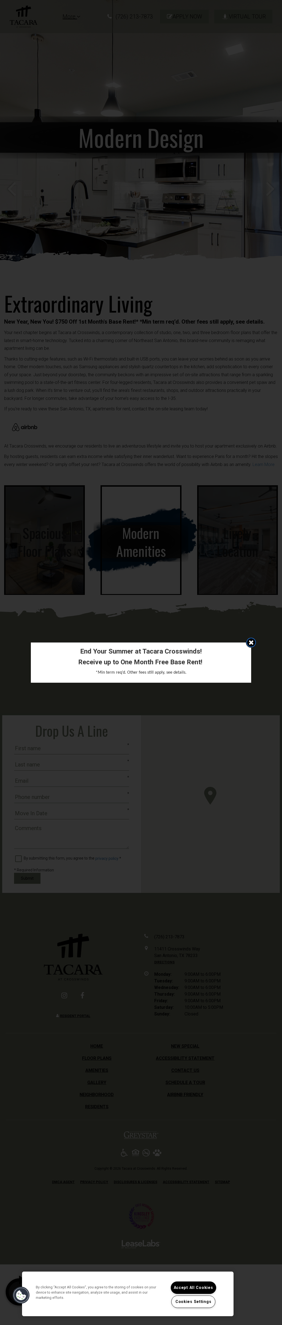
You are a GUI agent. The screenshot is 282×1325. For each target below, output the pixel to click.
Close (251, 642)
